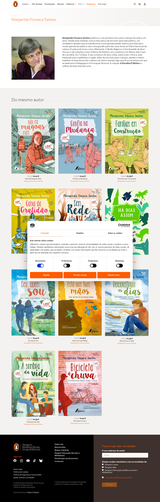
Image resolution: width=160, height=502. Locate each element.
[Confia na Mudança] (80, 110)
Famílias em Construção (127, 179)
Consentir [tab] (45, 233)
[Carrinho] (139, 4)
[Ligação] (145, 4)
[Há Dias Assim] (127, 190)
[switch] (66, 265)
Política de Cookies (20, 472)
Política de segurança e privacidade (27, 475)
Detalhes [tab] (80, 233)
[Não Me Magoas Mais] (33, 110)
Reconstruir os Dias (127, 341)
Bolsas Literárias (62, 450)
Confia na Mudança (80, 179)
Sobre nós (59, 444)
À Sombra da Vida (33, 422)
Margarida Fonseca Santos (33, 181)
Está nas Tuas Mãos (80, 341)
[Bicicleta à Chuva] (80, 352)
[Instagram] (21, 460)
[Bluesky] (40, 460)
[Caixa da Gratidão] (33, 190)
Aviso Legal (17, 469)
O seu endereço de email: (113, 451)
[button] (134, 4)
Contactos (59, 461)
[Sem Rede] (80, 190)
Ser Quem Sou (33, 341)
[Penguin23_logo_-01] (15, 4)
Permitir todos (114, 275)
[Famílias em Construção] (127, 110)
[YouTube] (28, 460)
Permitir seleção (80, 275)
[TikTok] (34, 460)
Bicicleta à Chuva (80, 421)
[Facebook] (14, 460)
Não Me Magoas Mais (33, 179)
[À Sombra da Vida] (33, 352)
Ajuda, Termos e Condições (23, 478)
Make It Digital (33, 492)
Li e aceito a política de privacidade (118, 478)
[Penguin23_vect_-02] (62, 474)
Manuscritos (60, 447)
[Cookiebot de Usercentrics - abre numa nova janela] (120, 225)
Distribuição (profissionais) (66, 458)
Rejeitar (46, 275)
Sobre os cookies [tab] (115, 233)
